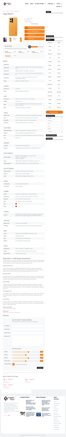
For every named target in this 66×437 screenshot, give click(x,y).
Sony (50, 50)
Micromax (59, 99)
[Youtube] (9, 415)
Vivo (50, 80)
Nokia (50, 46)
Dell (59, 57)
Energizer (50, 95)
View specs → (7, 382)
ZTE (59, 88)
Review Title (7, 332)
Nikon (50, 65)
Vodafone (59, 92)
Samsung (50, 42)
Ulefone (59, 103)
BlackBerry (50, 84)
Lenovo (59, 65)
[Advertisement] (55, 24)
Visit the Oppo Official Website (9, 308)
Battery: (6, 351)
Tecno (50, 107)
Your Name (7, 325)
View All (52, 39)
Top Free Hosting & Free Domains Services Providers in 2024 (46, 415)
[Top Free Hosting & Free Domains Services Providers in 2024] (38, 414)
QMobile (59, 53)
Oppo (16, 376)
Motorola (50, 53)
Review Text (7, 336)
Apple (59, 42)
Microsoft (50, 92)
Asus (59, 84)
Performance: (7, 360)
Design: (6, 354)
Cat (59, 95)
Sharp (50, 99)
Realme (50, 76)
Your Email (7, 329)
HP (50, 57)
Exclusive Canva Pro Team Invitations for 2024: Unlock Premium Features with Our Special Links (46, 402)
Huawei (50, 61)
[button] (59, 6)
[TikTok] (6, 415)
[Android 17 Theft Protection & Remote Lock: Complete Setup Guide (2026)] (22, 408)
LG (58, 50)
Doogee (59, 107)
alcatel (50, 88)
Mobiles (30, 21)
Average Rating (7, 363)
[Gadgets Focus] (7, 3)
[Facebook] (4, 415)
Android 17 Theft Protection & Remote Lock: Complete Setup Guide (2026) (31, 408)
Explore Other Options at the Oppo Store (11, 312)
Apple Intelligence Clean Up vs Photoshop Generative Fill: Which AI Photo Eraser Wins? (31, 402)
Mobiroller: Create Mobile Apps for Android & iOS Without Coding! (46, 409)
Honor (50, 72)
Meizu (59, 80)
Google (59, 69)
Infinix (50, 103)
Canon (58, 61)
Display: (6, 357)
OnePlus (59, 76)
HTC (59, 46)
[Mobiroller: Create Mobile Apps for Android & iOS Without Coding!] (38, 409)
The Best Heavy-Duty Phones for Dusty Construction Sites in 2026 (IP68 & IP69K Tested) (30, 414)
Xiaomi (49, 69)
